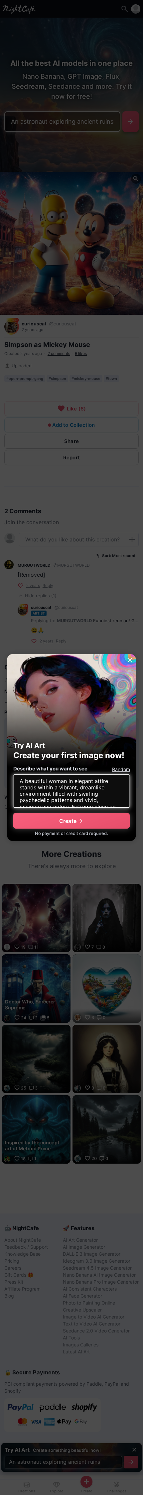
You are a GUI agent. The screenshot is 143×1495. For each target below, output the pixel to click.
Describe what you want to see (50, 768)
